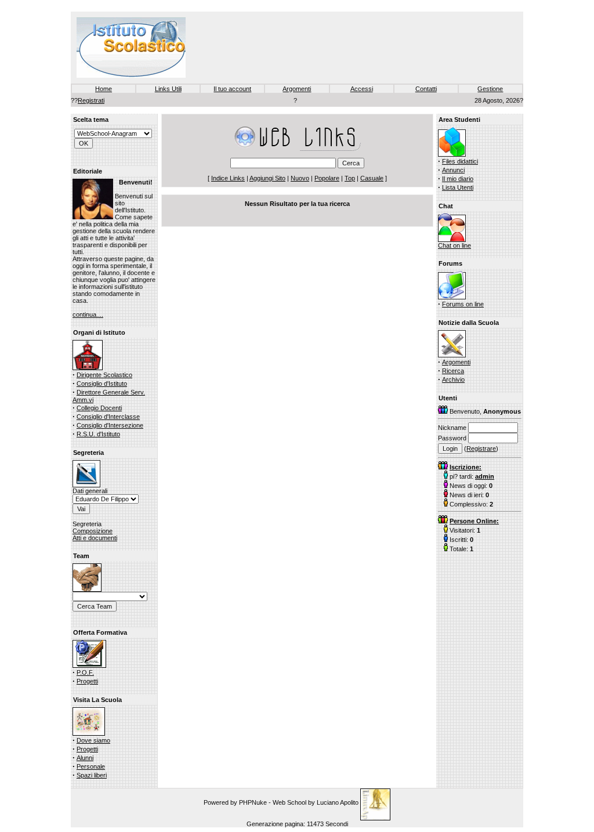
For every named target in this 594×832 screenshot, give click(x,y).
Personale (91, 766)
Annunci (453, 170)
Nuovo (300, 178)
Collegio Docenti (99, 407)
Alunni (85, 757)
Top (350, 178)
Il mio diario (457, 178)
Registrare (481, 448)
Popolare (326, 178)
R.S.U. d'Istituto (98, 434)
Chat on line (454, 245)
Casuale (371, 178)
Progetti (87, 681)
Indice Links (228, 178)
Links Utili (168, 88)
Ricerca (453, 370)
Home (103, 88)
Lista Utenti (457, 187)
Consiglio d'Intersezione (110, 425)
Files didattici (460, 161)
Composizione (93, 530)
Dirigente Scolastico (104, 374)
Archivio (453, 379)
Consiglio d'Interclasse (108, 416)
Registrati (91, 100)
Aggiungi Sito (267, 178)
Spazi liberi (92, 775)
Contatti (426, 88)
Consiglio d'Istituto (102, 383)
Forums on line (463, 304)
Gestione (490, 88)
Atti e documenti (95, 537)
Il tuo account (232, 88)
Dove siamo (93, 740)
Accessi (361, 88)
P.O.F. (85, 672)
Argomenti (296, 88)
